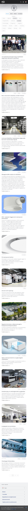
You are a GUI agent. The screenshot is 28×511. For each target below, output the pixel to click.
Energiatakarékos (6, 20)
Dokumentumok (6, 499)
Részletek (13, 509)
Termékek (20, 13)
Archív (4, 30)
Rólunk (3, 491)
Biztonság (15, 28)
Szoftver (16, 25)
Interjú (20, 18)
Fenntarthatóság (5, 23)
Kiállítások (9, 28)
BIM (20, 28)
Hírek (11, 13)
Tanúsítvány (22, 25)
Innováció (19, 20)
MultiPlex (15, 18)
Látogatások (20, 23)
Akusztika (10, 25)
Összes (7, 13)
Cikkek (15, 13)
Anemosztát (5, 25)
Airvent (3, 484)
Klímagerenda (12, 23)
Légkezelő (9, 18)
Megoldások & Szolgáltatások (9, 497)
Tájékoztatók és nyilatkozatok (9, 502)
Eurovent (4, 28)
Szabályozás (13, 20)
